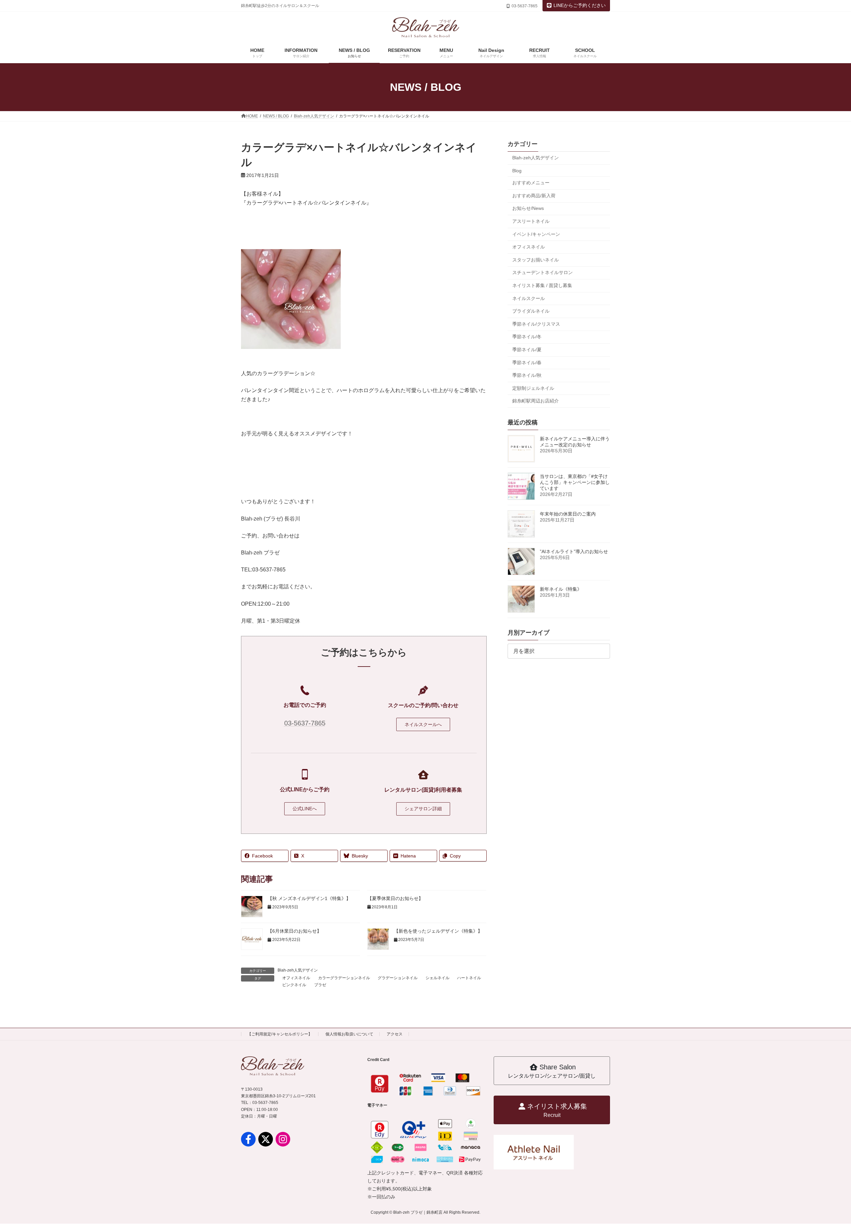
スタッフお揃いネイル (535, 259)
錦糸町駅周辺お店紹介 (535, 400)
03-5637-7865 (304, 723)
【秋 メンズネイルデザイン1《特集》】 (309, 898)
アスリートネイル (530, 221)
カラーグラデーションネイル (344, 978)
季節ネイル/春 (527, 362)
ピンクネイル (294, 985)
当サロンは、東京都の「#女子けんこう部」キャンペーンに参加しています (575, 482)
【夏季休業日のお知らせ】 (395, 898)
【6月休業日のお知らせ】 (294, 931)
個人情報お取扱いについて (349, 1034)
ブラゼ (320, 985)
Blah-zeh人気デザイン (298, 970)
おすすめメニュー (530, 182)
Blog (517, 170)
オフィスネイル (296, 978)
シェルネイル (437, 978)
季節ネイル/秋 (527, 375)
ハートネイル (469, 978)
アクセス (395, 1034)
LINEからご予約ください (579, 5)
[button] (423, 724)
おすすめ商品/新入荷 (533, 195)
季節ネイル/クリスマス (536, 324)
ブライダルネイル (530, 311)
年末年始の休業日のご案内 (568, 514)
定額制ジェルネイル (533, 388)
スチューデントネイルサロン (542, 272)
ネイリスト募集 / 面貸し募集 (542, 285)
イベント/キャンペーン (536, 234)
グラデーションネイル (398, 978)
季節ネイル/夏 (527, 349)
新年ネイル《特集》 (561, 589)
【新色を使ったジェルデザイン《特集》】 (439, 931)
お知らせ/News (528, 208)
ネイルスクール (528, 298)
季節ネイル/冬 (527, 336)
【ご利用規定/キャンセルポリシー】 (279, 1034)
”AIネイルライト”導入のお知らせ (574, 551)
